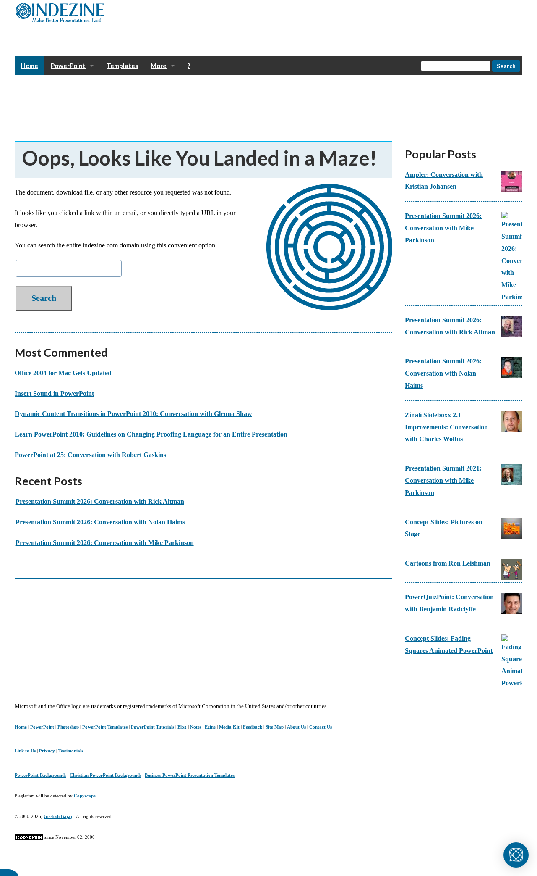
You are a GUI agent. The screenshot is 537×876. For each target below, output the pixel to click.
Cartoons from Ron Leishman (447, 563)
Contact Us (320, 726)
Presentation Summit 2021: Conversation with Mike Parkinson (443, 480)
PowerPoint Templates (105, 726)
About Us (296, 726)
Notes (195, 726)
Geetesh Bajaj (58, 816)
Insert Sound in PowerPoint (54, 393)
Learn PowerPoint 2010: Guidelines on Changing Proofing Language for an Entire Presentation (151, 434)
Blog (182, 726)
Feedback (252, 726)
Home (29, 65)
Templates (122, 65)
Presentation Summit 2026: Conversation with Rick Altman (100, 501)
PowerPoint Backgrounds (40, 775)
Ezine (210, 726)
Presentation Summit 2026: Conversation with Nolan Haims (100, 522)
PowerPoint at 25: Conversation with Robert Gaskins (90, 454)
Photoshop (68, 726)
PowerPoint (68, 65)
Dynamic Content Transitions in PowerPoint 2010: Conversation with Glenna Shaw (133, 413)
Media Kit (229, 726)
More (159, 65)
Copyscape (85, 795)
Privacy (47, 750)
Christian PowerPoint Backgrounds (105, 775)
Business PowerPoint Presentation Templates (190, 775)
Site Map (275, 726)
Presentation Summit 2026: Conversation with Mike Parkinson (105, 542)
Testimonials (70, 750)
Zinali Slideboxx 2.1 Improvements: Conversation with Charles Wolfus (446, 427)
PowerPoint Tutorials (152, 726)
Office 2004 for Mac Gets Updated (63, 372)
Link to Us (25, 750)
